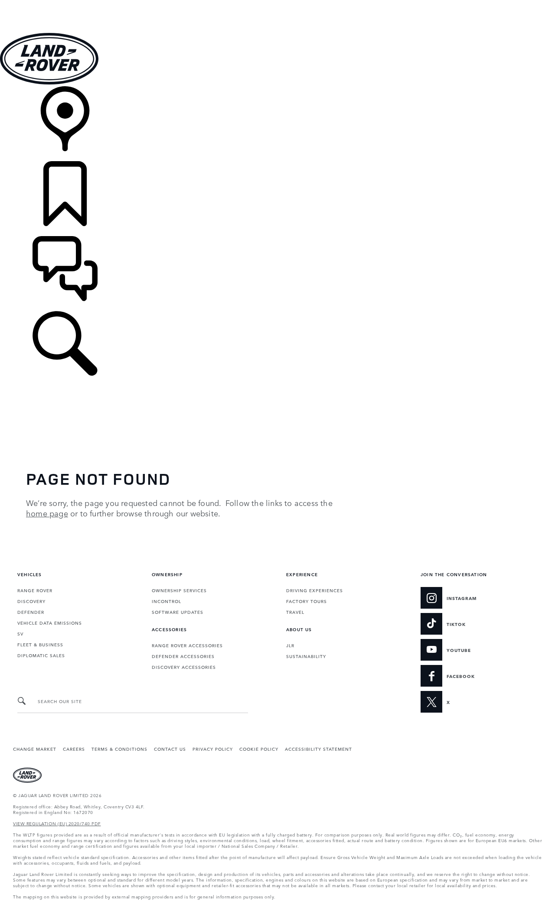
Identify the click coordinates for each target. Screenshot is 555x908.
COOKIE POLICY (258, 748)
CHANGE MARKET (34, 748)
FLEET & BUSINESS (40, 644)
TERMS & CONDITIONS (119, 748)
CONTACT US (170, 748)
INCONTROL (166, 600)
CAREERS (74, 748)
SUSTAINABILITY (306, 655)
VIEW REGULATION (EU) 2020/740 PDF (57, 823)
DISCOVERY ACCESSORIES (184, 666)
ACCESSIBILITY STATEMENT (318, 748)
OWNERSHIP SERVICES (179, 590)
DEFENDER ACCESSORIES (183, 655)
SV (20, 633)
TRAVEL (295, 611)
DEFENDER (30, 611)
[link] (277, 123)
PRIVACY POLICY (213, 748)
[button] (277, 4)
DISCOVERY (31, 600)
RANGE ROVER (34, 590)
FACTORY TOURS (306, 600)
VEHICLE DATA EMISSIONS (49, 622)
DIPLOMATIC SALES (41, 655)
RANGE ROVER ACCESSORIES (187, 645)
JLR (290, 645)
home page (47, 513)
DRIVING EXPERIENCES (314, 590)
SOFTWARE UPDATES (177, 611)
